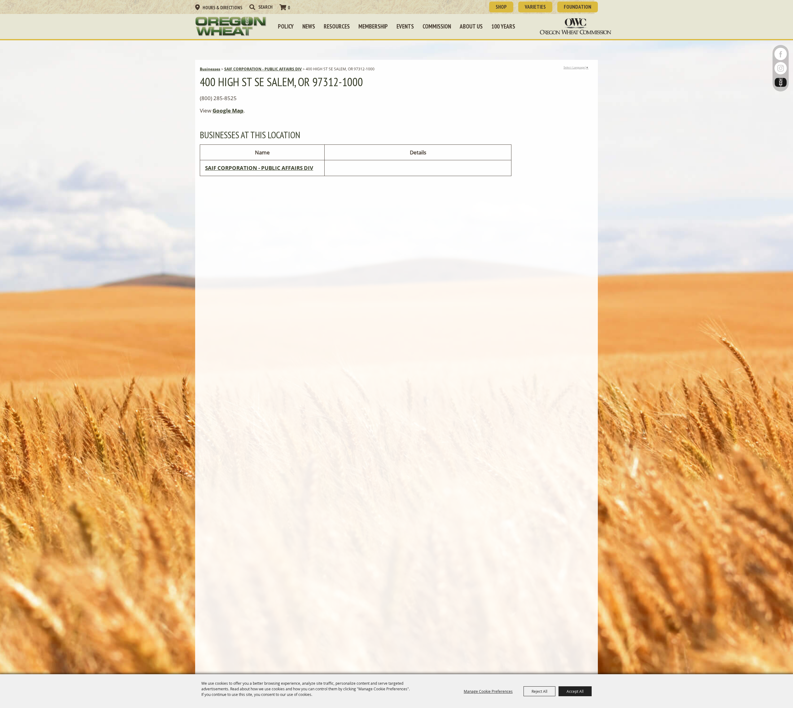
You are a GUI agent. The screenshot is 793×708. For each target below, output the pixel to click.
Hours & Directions (222, 8)
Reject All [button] (539, 691)
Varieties (535, 6)
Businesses (210, 69)
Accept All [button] (575, 691)
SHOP (501, 6)
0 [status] (289, 8)
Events (405, 26)
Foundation (577, 6)
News (308, 26)
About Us (471, 26)
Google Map (227, 110)
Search (252, 7)
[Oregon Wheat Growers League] (230, 26)
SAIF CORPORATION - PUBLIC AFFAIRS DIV (263, 69)
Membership (373, 26)
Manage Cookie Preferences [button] (488, 691)
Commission (437, 26)
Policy (286, 26)
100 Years (503, 26)
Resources (337, 26)
